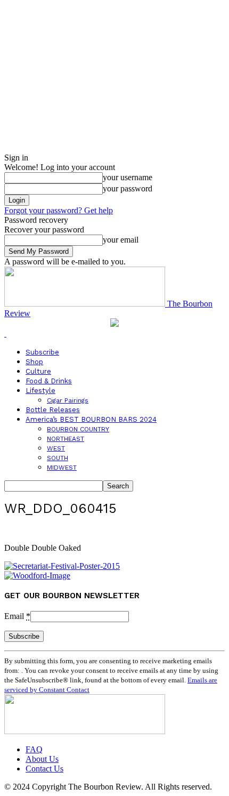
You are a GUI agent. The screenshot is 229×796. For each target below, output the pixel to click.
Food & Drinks (49, 381)
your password (127, 188)
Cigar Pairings (67, 400)
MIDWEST (62, 467)
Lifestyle (40, 391)
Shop (34, 362)
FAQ (34, 749)
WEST (56, 448)
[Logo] (5, 333)
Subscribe (42, 352)
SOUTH (57, 458)
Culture (38, 371)
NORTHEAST (65, 439)
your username (127, 177)
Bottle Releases (53, 410)
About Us (42, 758)
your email (120, 239)
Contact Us (44, 768)
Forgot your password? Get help (58, 210)
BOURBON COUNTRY (78, 429)
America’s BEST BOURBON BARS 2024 (91, 419)
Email (17, 616)
